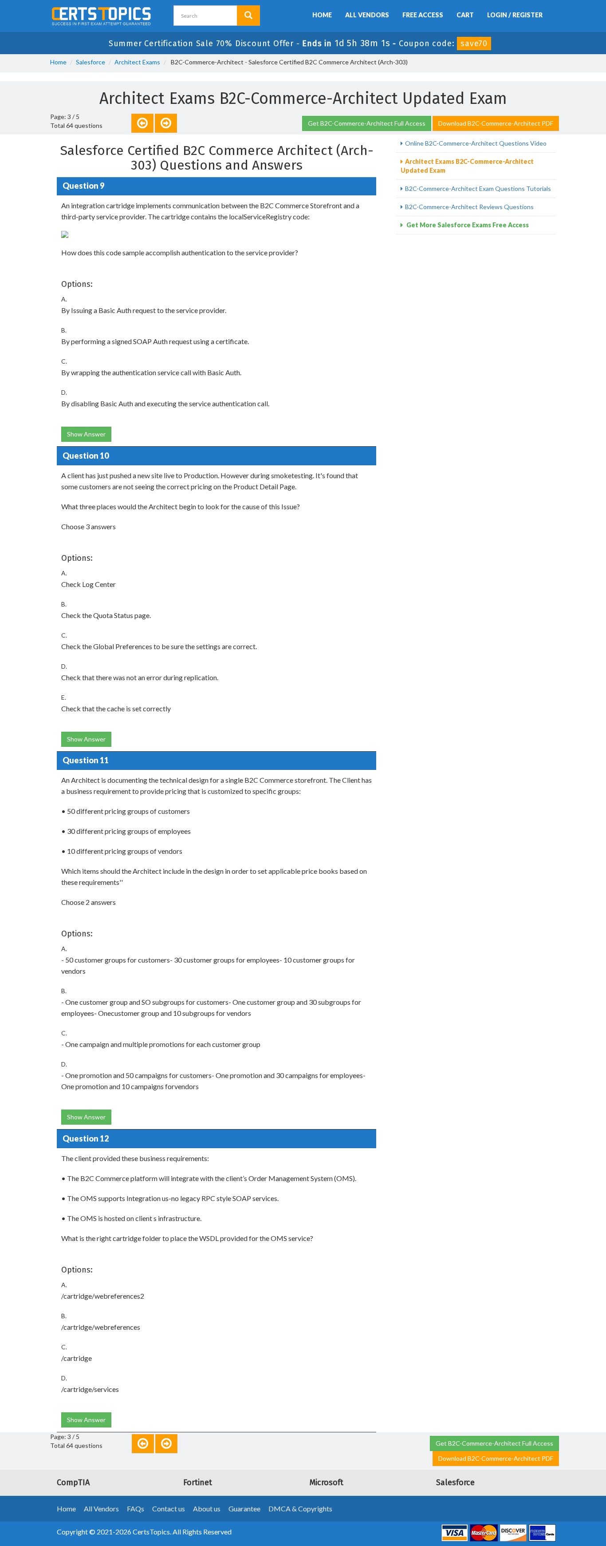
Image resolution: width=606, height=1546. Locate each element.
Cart (465, 15)
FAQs (135, 1508)
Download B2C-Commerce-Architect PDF (495, 123)
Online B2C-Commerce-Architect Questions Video (476, 143)
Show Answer (86, 434)
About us (206, 1508)
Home (322, 15)
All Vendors (367, 15)
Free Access (422, 15)
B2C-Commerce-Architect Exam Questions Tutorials (478, 188)
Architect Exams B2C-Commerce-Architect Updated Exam (467, 166)
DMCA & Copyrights (300, 1508)
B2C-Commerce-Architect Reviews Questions (469, 206)
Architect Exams (137, 62)
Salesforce (90, 62)
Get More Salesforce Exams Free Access (467, 225)
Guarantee (244, 1508)
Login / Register (515, 15)
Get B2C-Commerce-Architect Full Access (366, 123)
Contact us (168, 1508)
